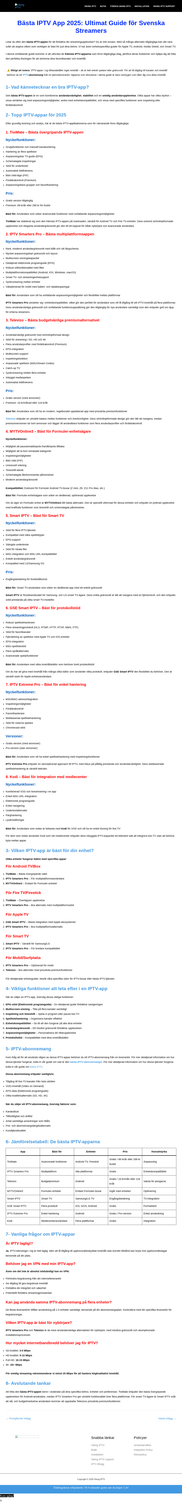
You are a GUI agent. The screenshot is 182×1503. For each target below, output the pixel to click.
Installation (142, 6)
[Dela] (15, 1496)
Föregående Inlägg (18, 1418)
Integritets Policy (143, 1449)
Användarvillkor (142, 1445)
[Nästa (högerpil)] (9, 1501)
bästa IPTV (36, 1066)
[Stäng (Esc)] (22, 1496)
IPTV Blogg (97, 1464)
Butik (103, 6)
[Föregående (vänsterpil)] (3, 1501)
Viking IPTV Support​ (164, 6)
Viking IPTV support (102, 1459)
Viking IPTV (90, 6)
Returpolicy (140, 1454)
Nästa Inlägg (167, 1418)
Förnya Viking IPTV (120, 6)
